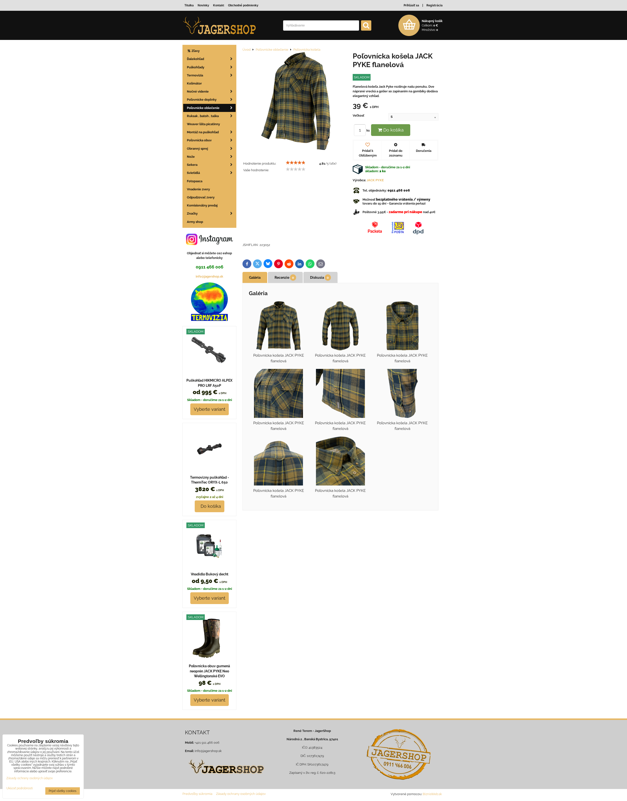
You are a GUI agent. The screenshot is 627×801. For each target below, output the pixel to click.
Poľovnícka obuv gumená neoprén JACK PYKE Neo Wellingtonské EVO (209, 671)
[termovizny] (209, 320)
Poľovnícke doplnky (202, 99)
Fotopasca (194, 181)
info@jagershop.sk (209, 276)
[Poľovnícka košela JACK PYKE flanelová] (296, 101)
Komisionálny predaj (202, 205)
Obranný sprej (197, 148)
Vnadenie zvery (198, 189)
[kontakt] (398, 754)
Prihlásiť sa (411, 5)
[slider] (295, 163)
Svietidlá (193, 173)
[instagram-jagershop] (209, 245)
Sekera (192, 165)
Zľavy (195, 51)
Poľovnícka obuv (199, 140)
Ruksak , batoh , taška (203, 116)
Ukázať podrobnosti (19, 788)
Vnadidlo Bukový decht (209, 574)
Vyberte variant (209, 409)
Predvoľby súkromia (197, 794)
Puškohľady (195, 67)
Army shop (195, 222)
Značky (192, 213)
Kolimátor (194, 83)
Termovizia (195, 75)
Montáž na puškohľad (203, 132)
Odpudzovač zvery (201, 197)
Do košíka (393, 130)
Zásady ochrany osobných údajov (241, 794)
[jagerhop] (225, 776)
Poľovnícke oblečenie (203, 108)
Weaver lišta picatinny (203, 124)
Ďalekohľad (195, 59)
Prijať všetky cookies (62, 791)
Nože (191, 156)
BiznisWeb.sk (432, 794)
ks (368, 130)
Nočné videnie (198, 91)
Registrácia (434, 5)
